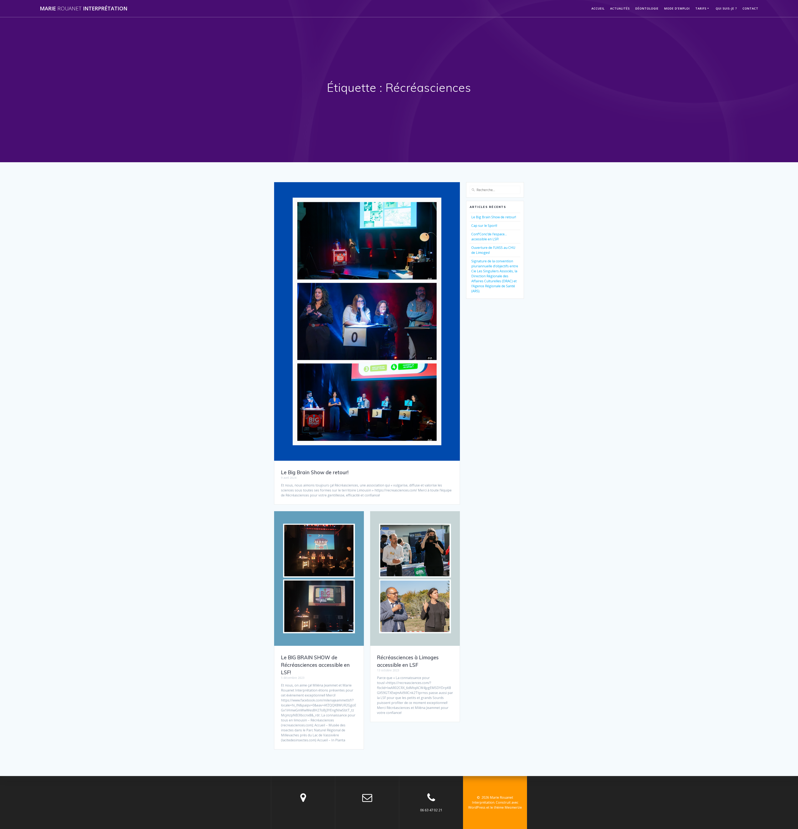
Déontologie (647, 8)
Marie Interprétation (83, 8)
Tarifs (700, 8)
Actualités (620, 8)
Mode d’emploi (677, 8)
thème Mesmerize (508, 807)
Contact (750, 8)
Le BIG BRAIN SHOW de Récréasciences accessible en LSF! (315, 664)
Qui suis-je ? (726, 8)
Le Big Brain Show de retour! (315, 472)
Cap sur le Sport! (484, 225)
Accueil (598, 8)
